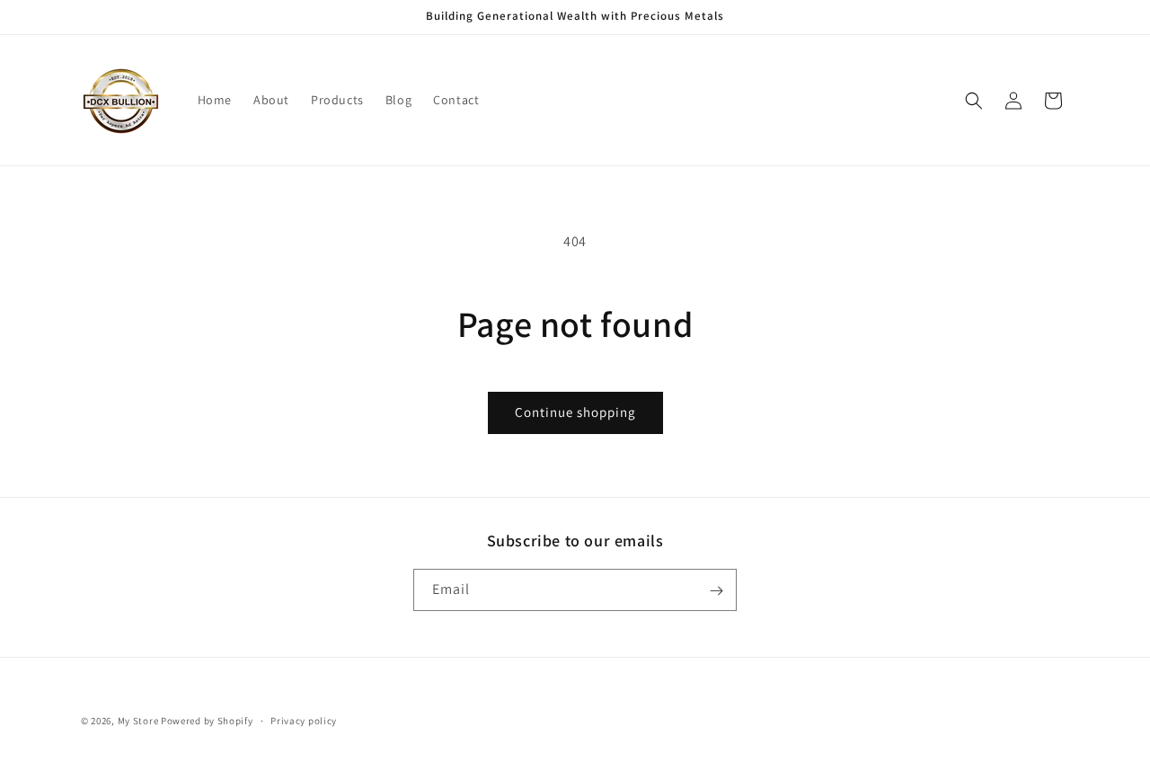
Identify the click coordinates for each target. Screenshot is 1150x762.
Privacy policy (303, 719)
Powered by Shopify (207, 720)
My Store (138, 720)
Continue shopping (575, 412)
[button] (974, 100)
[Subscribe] (716, 591)
